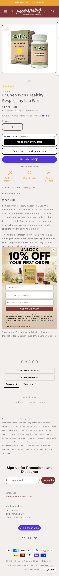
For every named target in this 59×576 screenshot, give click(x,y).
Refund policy (47, 561)
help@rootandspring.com (19, 496)
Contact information (31, 570)
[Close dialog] (53, 250)
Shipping (17, 111)
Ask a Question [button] (31, 377)
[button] (6, 11)
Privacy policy (15, 565)
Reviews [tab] (10, 384)
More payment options (29, 166)
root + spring (18, 561)
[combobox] (10, 302)
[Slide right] (36, 81)
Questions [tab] (28, 384)
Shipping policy (46, 565)
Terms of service (30, 565)
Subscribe (48, 480)
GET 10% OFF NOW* (29, 309)
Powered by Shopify (32, 561)
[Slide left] (23, 81)
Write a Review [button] (30, 370)
